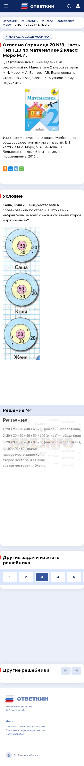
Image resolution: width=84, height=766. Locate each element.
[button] (66, 671)
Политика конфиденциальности (26, 730)
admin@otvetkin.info (19, 706)
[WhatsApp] (21, 168)
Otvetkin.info (17, 710)
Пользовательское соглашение (25, 726)
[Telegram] (16, 168)
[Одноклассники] (5, 168)
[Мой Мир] (10, 168)
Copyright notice (15, 733)
